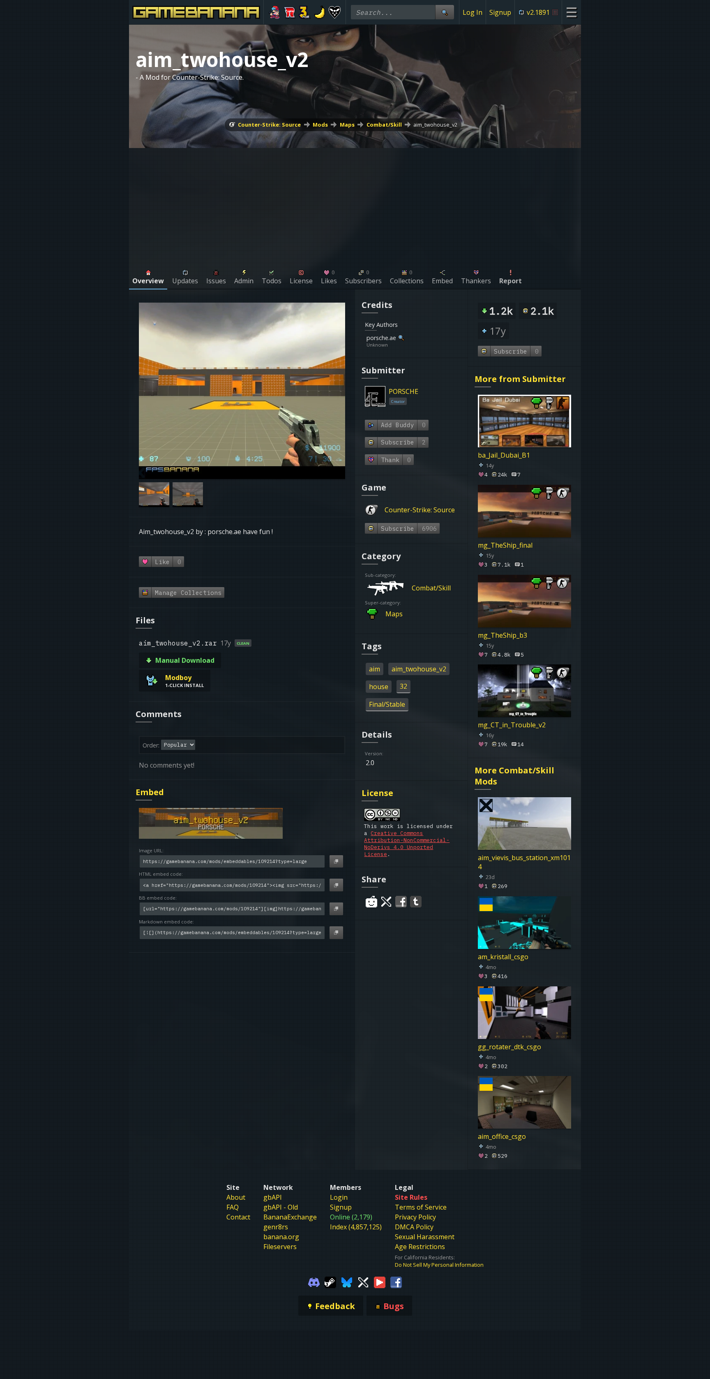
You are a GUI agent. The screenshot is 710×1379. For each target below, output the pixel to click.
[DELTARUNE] (334, 12)
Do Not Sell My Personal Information (439, 1264)
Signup (500, 12)
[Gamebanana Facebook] (396, 1281)
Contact (238, 1217)
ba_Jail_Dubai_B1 (504, 455)
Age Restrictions (420, 1246)
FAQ (232, 1207)
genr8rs (275, 1226)
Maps (347, 124)
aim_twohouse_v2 (435, 124)
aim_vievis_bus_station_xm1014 (524, 862)
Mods (320, 124)
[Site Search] (444, 12)
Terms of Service (421, 1207)
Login (339, 1197)
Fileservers (280, 1246)
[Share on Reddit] (371, 901)
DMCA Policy (414, 1226)
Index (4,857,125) (356, 1226)
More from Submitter (520, 378)
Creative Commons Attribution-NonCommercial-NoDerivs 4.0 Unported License (407, 844)
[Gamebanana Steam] (330, 1281)
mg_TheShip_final (505, 545)
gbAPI (272, 1197)
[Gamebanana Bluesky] (346, 1281)
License (377, 792)
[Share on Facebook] (401, 901)
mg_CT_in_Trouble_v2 (512, 724)
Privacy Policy (415, 1217)
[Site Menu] (571, 12)
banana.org (281, 1236)
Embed (150, 792)
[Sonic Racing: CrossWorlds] (289, 12)
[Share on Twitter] (386, 901)
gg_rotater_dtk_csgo (509, 1046)
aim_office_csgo (502, 1136)
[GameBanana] (319, 12)
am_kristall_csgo (503, 956)
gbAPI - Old (280, 1207)
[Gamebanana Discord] (313, 1281)
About (235, 1197)
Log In (472, 12)
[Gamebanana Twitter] (363, 1281)
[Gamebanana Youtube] (379, 1281)
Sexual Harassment (424, 1236)
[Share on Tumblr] (415, 901)
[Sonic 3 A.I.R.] (304, 12)
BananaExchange (290, 1217)
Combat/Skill (384, 124)
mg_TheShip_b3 (502, 634)
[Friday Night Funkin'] (274, 12)
